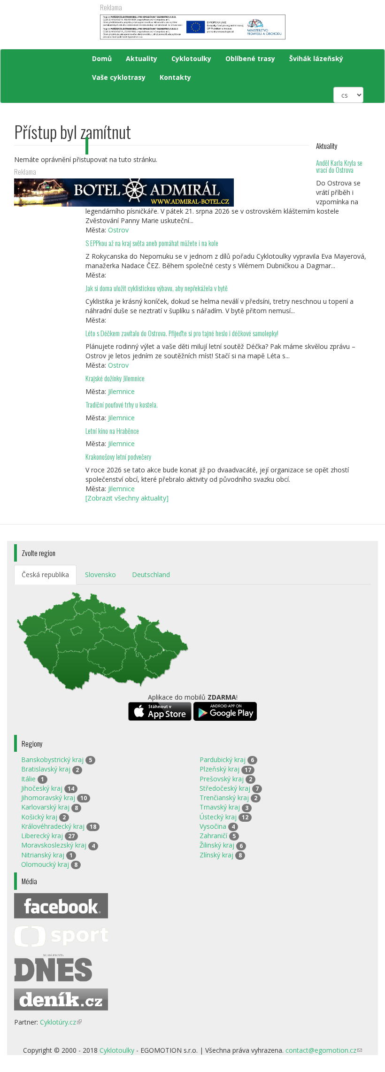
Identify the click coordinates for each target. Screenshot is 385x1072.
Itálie (28, 778)
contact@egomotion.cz (323, 1050)
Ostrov (118, 229)
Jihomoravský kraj (48, 797)
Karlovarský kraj (45, 806)
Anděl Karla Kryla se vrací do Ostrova (339, 166)
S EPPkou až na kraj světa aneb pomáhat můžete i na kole (152, 243)
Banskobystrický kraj (52, 759)
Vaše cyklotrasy (119, 77)
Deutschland (151, 574)
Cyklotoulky (191, 58)
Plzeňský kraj (219, 768)
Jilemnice (121, 391)
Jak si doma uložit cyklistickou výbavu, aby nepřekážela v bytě (156, 288)
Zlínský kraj (216, 854)
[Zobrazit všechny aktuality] (127, 498)
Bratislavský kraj (45, 768)
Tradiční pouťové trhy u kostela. (121, 404)
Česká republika (45, 574)
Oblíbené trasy (250, 58)
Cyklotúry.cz (61, 1022)
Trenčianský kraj (224, 797)
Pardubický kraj (223, 759)
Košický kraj (39, 816)
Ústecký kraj (218, 816)
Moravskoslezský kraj (53, 845)
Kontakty (175, 77)
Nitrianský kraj (42, 854)
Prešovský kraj (222, 778)
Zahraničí (213, 835)
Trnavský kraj (220, 806)
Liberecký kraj (42, 835)
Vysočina (213, 826)
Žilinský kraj (217, 845)
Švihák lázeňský (316, 58)
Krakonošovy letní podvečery (118, 457)
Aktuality (141, 58)
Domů (102, 58)
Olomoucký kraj (45, 864)
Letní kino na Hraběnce (112, 431)
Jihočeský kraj (41, 788)
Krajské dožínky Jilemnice (115, 378)
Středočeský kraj (225, 788)
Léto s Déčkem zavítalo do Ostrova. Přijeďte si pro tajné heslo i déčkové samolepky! (181, 333)
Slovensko (100, 574)
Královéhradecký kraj (53, 826)
